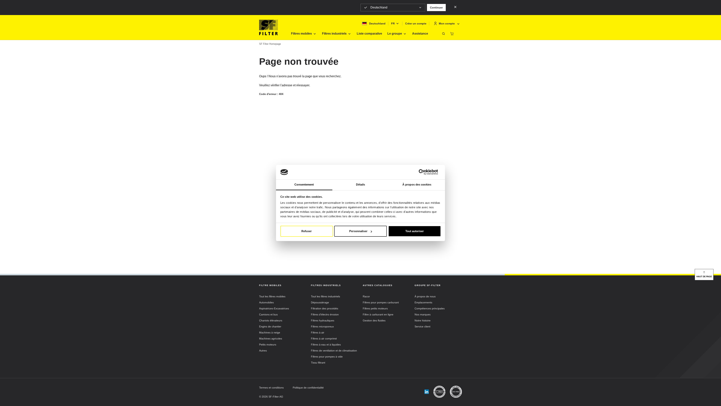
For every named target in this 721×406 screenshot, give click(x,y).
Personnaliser (358, 231)
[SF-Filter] (268, 27)
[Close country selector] (455, 7)
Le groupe (394, 33)
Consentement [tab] (304, 184)
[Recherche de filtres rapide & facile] (443, 33)
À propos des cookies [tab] (416, 184)
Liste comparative (369, 33)
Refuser (306, 231)
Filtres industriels (334, 33)
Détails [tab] (360, 184)
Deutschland (378, 7)
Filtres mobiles (301, 33)
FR (393, 23)
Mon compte (447, 23)
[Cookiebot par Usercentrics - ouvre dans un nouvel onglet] (424, 172)
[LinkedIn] (426, 391)
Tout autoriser (414, 231)
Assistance (420, 33)
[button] (436, 7)
